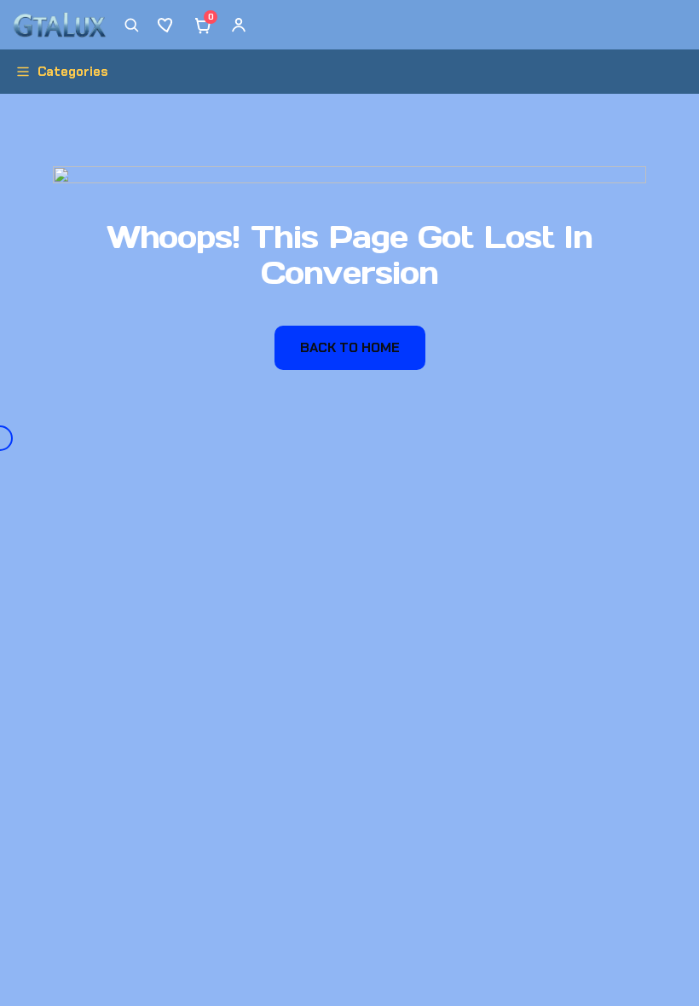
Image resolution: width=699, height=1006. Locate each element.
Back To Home (350, 347)
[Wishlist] (167, 25)
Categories (73, 71)
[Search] (131, 25)
